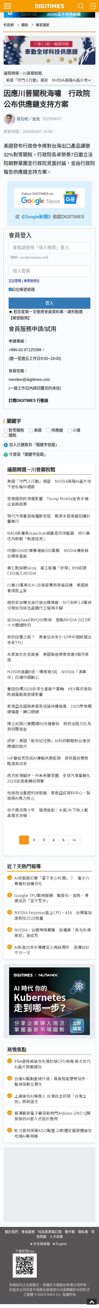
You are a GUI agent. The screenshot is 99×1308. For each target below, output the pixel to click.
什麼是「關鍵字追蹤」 (28, 454)
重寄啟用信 (31, 281)
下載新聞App (25, 1251)
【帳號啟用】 (20, 318)
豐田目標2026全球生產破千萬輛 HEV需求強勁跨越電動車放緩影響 (49, 691)
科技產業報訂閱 (50, 1232)
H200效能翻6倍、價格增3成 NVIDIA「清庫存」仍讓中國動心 (46, 674)
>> (74, 840)
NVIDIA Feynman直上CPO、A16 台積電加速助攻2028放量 (53, 915)
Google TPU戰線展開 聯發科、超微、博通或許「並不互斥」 (51, 898)
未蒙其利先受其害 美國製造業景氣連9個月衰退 (48, 657)
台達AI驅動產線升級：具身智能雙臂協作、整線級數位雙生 (51, 1081)
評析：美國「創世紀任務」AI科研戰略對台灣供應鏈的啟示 (48, 743)
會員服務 (28, 1232)
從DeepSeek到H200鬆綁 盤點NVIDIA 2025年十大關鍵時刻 (49, 622)
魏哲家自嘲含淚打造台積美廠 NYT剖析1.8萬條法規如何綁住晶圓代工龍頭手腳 (49, 605)
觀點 (24, 25)
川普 (76, 430)
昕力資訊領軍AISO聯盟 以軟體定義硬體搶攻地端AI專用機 (53, 1133)
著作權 (70, 1232)
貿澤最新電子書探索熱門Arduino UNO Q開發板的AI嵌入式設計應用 (52, 1115)
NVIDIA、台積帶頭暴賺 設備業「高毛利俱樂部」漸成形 (52, 932)
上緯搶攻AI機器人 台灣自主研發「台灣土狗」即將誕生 (50, 1098)
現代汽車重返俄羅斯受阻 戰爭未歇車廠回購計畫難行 (49, 518)
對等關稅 (16, 430)
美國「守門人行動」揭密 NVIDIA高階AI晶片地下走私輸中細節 (49, 484)
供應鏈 (57, 430)
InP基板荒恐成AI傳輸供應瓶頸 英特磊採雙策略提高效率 (47, 760)
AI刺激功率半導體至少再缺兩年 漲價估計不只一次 (51, 950)
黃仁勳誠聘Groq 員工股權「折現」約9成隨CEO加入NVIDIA (46, 570)
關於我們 (11, 1232)
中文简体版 (41, 1244)
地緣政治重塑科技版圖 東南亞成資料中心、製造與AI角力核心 (49, 795)
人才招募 (56, 1236)
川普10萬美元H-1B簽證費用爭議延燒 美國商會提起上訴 (48, 587)
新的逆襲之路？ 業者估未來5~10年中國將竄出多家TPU (49, 639)
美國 (38, 430)
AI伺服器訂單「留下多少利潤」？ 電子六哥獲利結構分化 (51, 880)
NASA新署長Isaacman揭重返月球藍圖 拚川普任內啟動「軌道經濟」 (48, 535)
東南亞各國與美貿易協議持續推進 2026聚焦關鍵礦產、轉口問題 (49, 708)
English (61, 1244)
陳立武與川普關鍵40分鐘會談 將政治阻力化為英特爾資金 (49, 726)
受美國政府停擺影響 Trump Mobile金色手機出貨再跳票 (47, 501)
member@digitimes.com (29, 380)
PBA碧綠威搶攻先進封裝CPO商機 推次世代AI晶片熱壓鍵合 (52, 1064)
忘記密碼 (15, 281)
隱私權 (83, 1232)
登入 (49, 303)
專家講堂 (42, 25)
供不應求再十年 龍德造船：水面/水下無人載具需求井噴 (47, 812)
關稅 (12, 435)
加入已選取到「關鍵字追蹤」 (34, 445)
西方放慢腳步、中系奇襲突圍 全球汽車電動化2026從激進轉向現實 (49, 778)
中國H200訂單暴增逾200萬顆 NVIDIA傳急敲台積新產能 (47, 553)
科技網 (9, 25)
